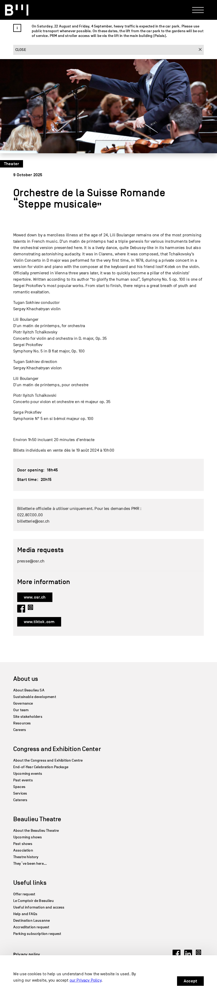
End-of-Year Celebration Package (40, 767)
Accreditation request (31, 927)
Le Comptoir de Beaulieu (33, 900)
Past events (23, 780)
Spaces (19, 787)
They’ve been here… (30, 863)
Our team (21, 710)
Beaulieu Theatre (37, 819)
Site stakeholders (27, 716)
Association (23, 850)
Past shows (23, 844)
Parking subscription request (37, 933)
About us (25, 678)
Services (20, 793)
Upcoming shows (27, 837)
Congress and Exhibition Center (57, 749)
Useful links (30, 882)
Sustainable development (34, 697)
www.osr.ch (35, 597)
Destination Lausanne (31, 920)
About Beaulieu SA (28, 690)
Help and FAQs (25, 914)
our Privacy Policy (85, 980)
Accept (190, 981)
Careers (19, 730)
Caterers (20, 800)
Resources (22, 723)
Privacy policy (26, 954)
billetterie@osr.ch (33, 521)
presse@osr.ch (30, 561)
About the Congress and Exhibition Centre (48, 760)
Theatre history (25, 857)
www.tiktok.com (39, 621)
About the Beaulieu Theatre (36, 830)
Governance (23, 703)
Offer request (24, 894)
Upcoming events (27, 773)
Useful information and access (39, 907)
